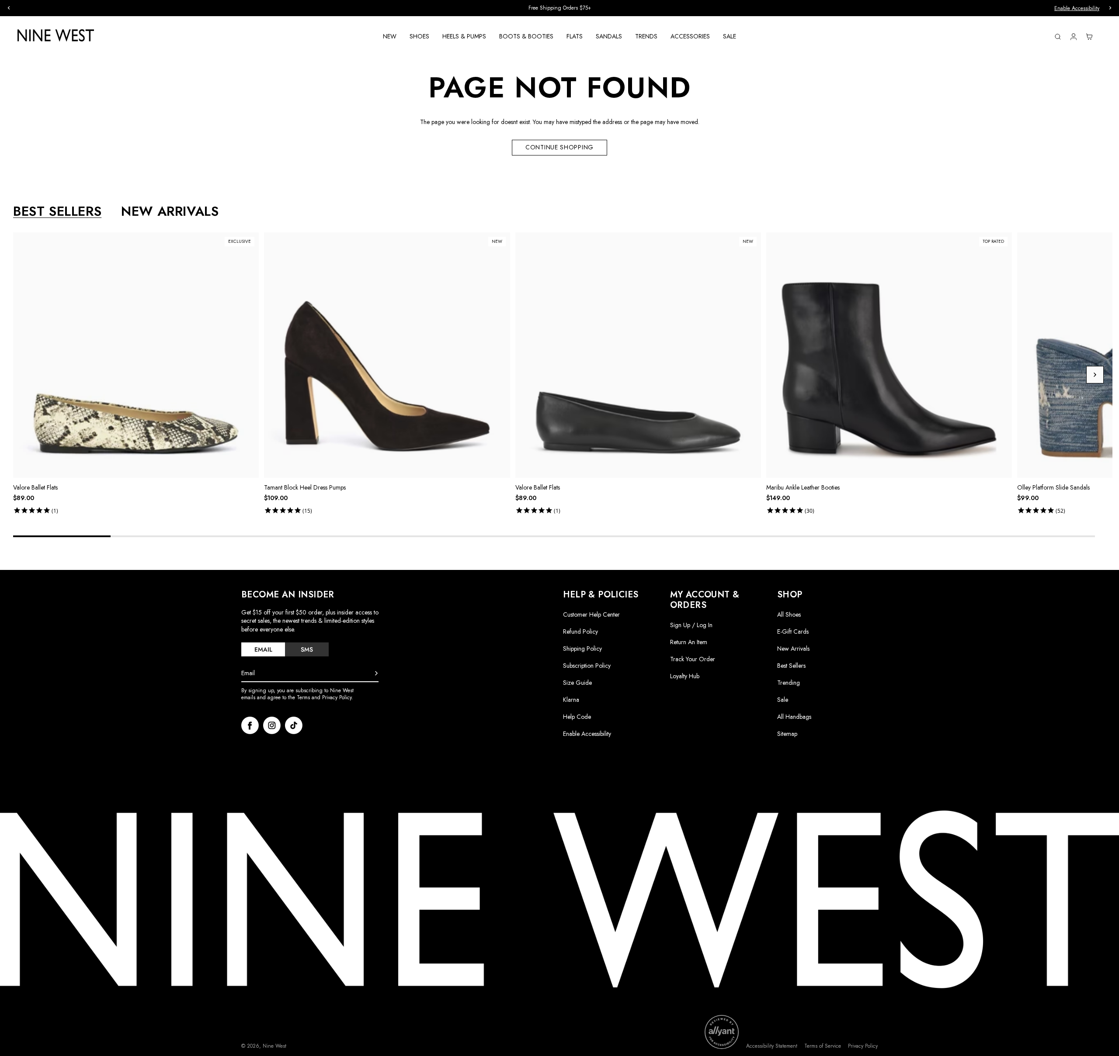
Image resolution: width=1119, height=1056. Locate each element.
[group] (559, 8)
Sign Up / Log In (691, 625)
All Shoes (789, 614)
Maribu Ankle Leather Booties (803, 487)
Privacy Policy (863, 1046)
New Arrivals (793, 648)
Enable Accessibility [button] (1076, 8)
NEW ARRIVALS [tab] (170, 211)
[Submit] (376, 673)
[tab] (263, 649)
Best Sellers (791, 665)
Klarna (571, 699)
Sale (782, 699)
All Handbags (794, 716)
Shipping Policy (582, 648)
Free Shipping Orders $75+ (559, 8)
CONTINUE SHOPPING (559, 147)
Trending (788, 682)
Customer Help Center (591, 614)
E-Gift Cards (793, 631)
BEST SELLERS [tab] (57, 211)
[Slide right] (1095, 374)
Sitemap (787, 733)
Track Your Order (692, 659)
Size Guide (577, 682)
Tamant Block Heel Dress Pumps (305, 487)
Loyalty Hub (684, 676)
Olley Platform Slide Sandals (1053, 487)
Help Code (577, 717)
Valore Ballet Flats (35, 487)
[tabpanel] (562, 375)
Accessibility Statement (771, 1046)
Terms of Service (822, 1046)
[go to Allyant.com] (721, 1032)
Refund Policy (580, 631)
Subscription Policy (587, 665)
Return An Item (688, 642)
